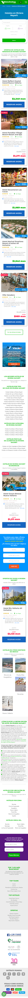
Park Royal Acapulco (14, 917)
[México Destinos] (8, 2)
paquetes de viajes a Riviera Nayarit (13, 741)
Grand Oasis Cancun (14, 898)
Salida (20, 25)
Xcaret (14, 884)
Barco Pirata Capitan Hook (14, 891)
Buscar (14, 40)
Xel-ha (14, 885)
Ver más (17, 94)
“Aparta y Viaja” (7, 760)
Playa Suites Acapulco (14, 920)
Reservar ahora (14, 104)
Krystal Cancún (14, 905)
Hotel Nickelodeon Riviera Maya (14, 902)
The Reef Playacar (14, 919)
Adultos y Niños (14, 31)
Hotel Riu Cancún (14, 903)
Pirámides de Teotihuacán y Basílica (14, 887)
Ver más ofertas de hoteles (14, 332)
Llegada (7, 25)
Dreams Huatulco (14, 913)
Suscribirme (14, 855)
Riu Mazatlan (14, 900)
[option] (14, 500)
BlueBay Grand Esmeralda (14, 915)
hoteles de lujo (5, 757)
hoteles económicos (16, 756)
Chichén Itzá (14, 889)
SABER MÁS (14, 566)
